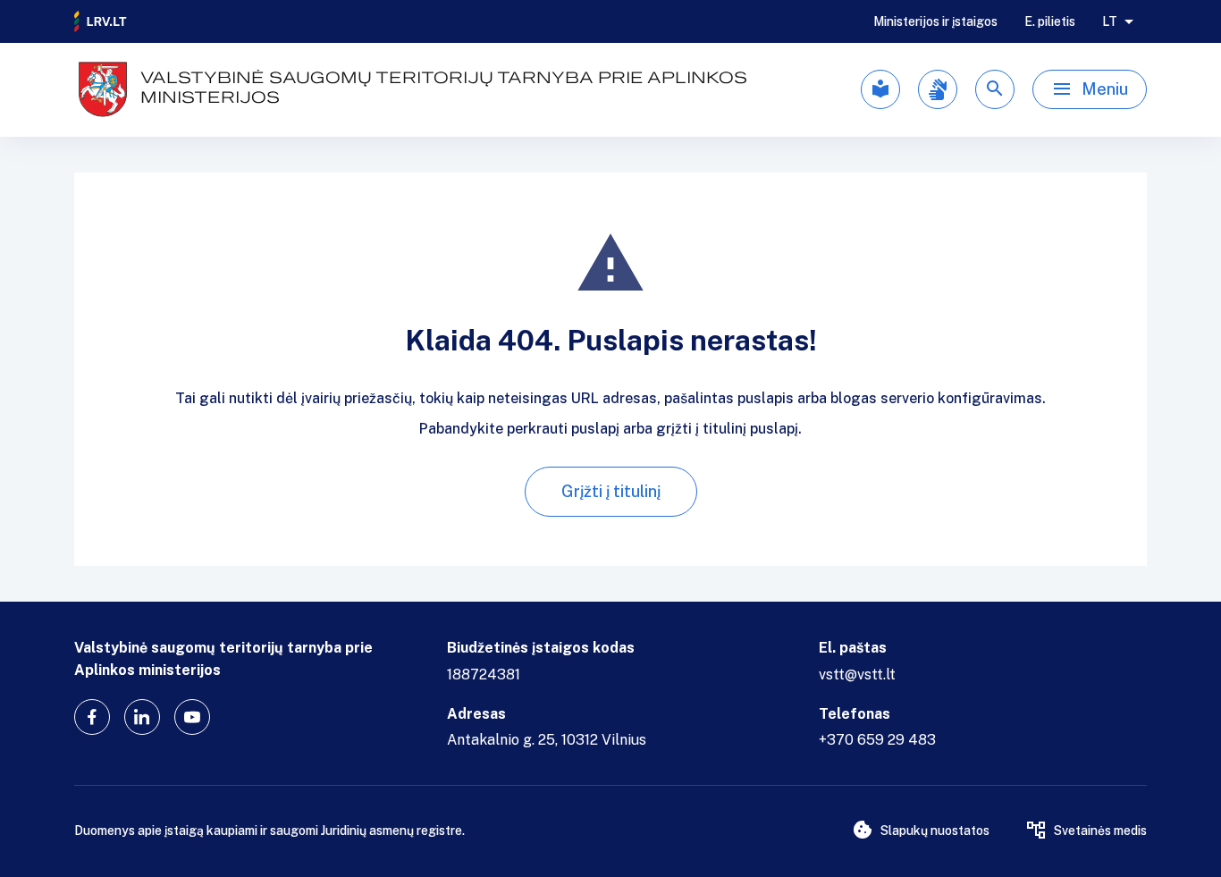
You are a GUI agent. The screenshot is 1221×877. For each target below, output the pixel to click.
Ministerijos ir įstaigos (935, 21)
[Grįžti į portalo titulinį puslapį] (101, 21)
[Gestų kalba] (937, 89)
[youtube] (192, 717)
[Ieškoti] (995, 89)
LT (1109, 21)
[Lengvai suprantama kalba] (880, 89)
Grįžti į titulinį (611, 491)
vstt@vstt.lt (857, 674)
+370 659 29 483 (877, 739)
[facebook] (92, 717)
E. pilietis (1049, 21)
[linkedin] (142, 717)
